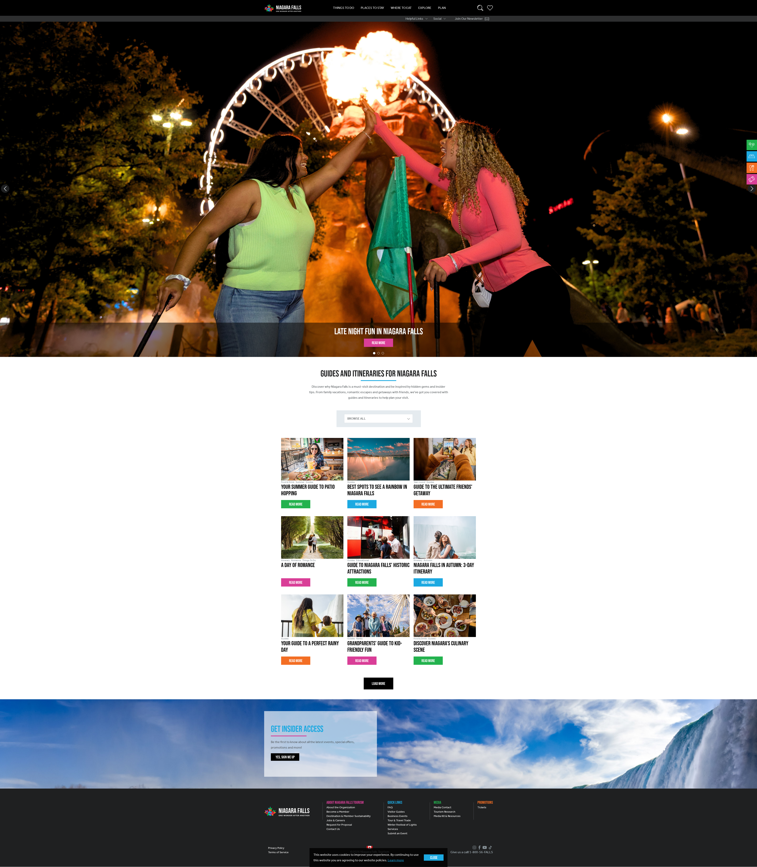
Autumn (428, 560)
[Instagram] (473, 847)
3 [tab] (383, 353)
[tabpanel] (378, 189)
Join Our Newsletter (469, 18)
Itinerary (285, 560)
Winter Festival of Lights (402, 824)
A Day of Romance (298, 565)
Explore (424, 8)
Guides (309, 482)
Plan (442, 8)
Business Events (397, 816)
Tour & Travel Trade (399, 820)
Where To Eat (401, 8)
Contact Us (333, 829)
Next (752, 188)
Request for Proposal (339, 824)
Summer (300, 482)
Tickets (481, 807)
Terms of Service (278, 852)
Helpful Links (414, 18)
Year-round (419, 482)
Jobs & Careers (335, 820)
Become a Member (337, 811)
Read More (378, 343)
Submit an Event (397, 833)
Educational (362, 560)
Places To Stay (372, 8)
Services (393, 829)
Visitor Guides (396, 811)
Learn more (396, 860)
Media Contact (442, 807)
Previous (5, 188)
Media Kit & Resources (447, 816)
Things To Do (343, 8)
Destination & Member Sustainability (348, 816)
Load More (378, 683)
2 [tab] (378, 353)
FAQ (390, 807)
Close (433, 857)
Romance (296, 560)
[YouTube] (484, 847)
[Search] (480, 8)
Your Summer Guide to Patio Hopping (378, 331)
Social (437, 18)
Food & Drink (287, 482)
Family (359, 638)
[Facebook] (479, 847)
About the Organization (340, 807)
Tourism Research (444, 811)
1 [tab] (374, 353)
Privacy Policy (276, 848)
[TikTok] (490, 847)
